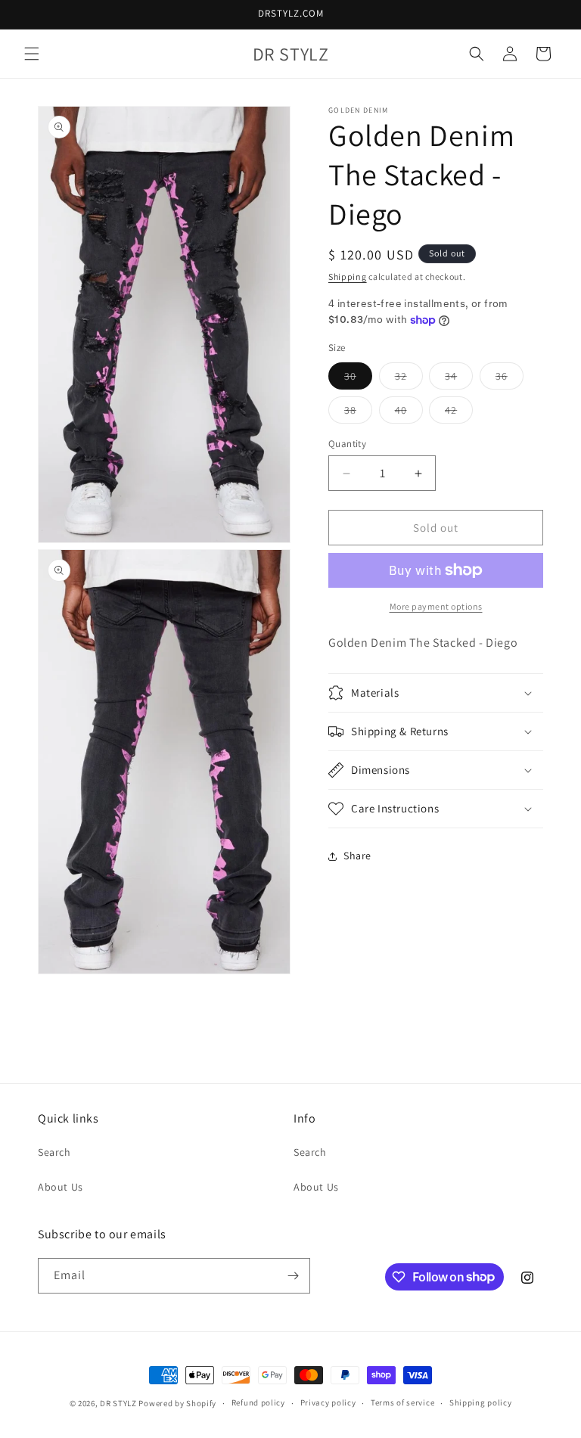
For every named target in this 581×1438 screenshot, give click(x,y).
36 (510, 379)
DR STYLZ (118, 1403)
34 (459, 379)
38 (358, 413)
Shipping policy (480, 1402)
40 (409, 413)
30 (358, 379)
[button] (31, 53)
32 (409, 379)
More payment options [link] (436, 606)
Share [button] (357, 855)
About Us (60, 1187)
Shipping (347, 276)
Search (54, 1152)
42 (459, 413)
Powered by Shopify (177, 1403)
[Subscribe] (292, 1276)
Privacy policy (328, 1402)
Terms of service (402, 1402)
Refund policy (258, 1402)
